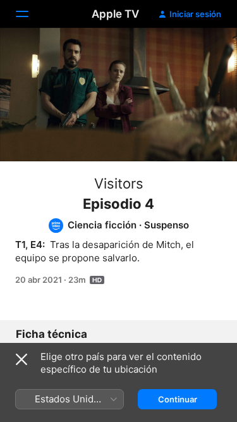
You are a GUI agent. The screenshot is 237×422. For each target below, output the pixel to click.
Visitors (118, 183)
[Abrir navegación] (30, 14)
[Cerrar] (21, 359)
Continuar (177, 399)
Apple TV (115, 14)
